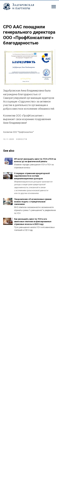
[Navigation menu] (53, 6)
